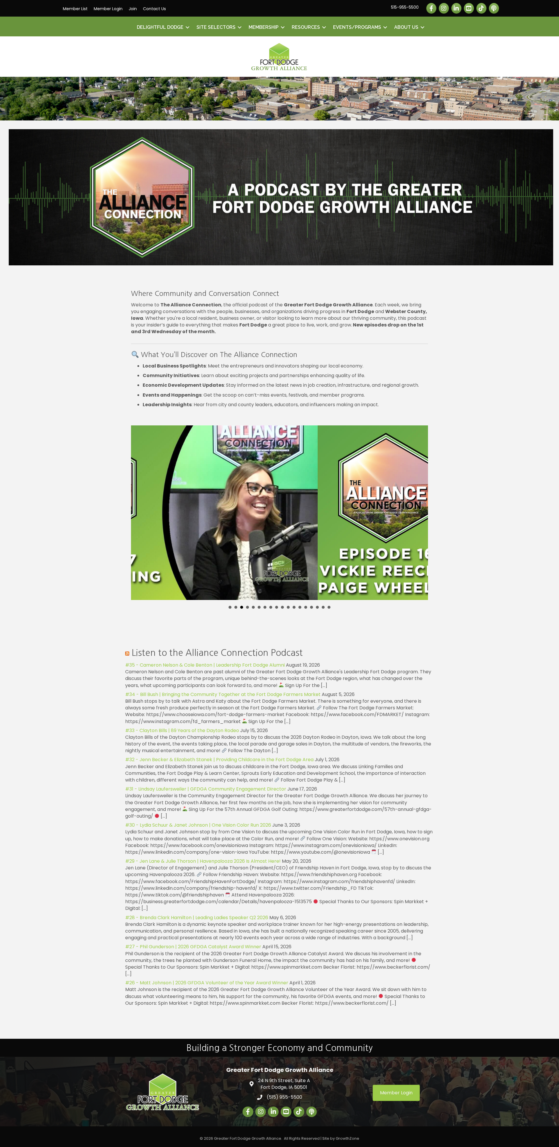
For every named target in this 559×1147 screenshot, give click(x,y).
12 (294, 607)
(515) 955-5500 (284, 1097)
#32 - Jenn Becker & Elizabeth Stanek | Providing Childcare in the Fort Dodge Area (219, 759)
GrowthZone (347, 1138)
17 (323, 607)
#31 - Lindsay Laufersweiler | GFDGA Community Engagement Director (205, 789)
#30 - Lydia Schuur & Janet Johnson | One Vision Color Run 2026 (198, 825)
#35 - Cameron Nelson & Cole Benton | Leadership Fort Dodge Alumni (205, 665)
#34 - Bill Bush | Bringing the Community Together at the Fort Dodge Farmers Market (223, 694)
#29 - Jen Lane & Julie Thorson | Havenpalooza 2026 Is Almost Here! (203, 861)
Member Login (108, 9)
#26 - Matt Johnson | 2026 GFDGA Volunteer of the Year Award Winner (206, 982)
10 (282, 607)
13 (299, 607)
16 (317, 607)
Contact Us (154, 9)
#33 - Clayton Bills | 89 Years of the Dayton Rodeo (182, 730)
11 (288, 607)
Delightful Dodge (160, 27)
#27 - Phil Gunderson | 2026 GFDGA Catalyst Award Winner (193, 946)
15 (311, 607)
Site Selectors (216, 27)
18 (329, 607)
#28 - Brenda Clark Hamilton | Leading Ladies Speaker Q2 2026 (196, 917)
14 (305, 607)
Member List (75, 9)
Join (133, 9)
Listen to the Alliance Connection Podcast (217, 652)
